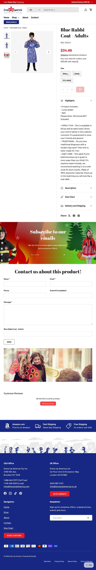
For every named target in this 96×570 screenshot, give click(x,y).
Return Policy (72, 561)
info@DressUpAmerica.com (16, 486)
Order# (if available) (58, 290)
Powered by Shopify (29, 556)
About (25, 17)
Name (6, 279)
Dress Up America (15, 556)
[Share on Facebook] (74, 215)
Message (7, 302)
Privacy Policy (59, 561)
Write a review (48, 403)
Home (6, 17)
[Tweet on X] (69, 215)
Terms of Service (86, 561)
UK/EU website (59, 494)
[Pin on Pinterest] (78, 215)
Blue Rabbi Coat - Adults (18, 28)
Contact (35, 17)
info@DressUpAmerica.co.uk (63, 486)
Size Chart (8, 528)
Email (52, 279)
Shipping (64, 55)
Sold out (80, 89)
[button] (90, 9)
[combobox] (53, 9)
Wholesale (11, 22)
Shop (6, 512)
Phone (6, 290)
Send (9, 342)
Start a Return (14, 535)
